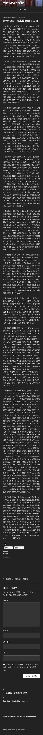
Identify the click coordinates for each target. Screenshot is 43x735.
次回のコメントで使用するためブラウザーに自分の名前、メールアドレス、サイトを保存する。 (21, 667)
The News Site (21, 17)
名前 (5, 630)
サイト (5, 653)
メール (6, 642)
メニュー (23, 9)
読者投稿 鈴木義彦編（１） (14, 579)
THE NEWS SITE (13, 3)
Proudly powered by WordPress (14, 729)
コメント (6, 600)
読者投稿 (25, 579)
